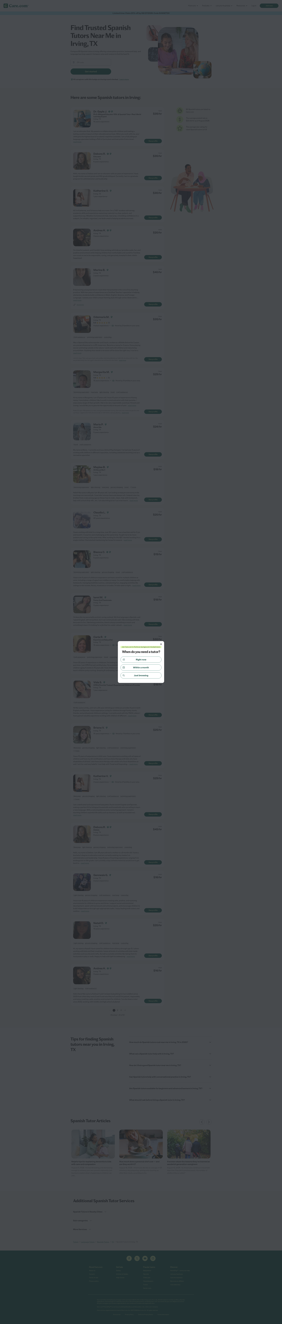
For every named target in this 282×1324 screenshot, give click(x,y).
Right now (141, 659)
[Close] (161, 644)
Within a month (141, 667)
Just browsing (141, 675)
